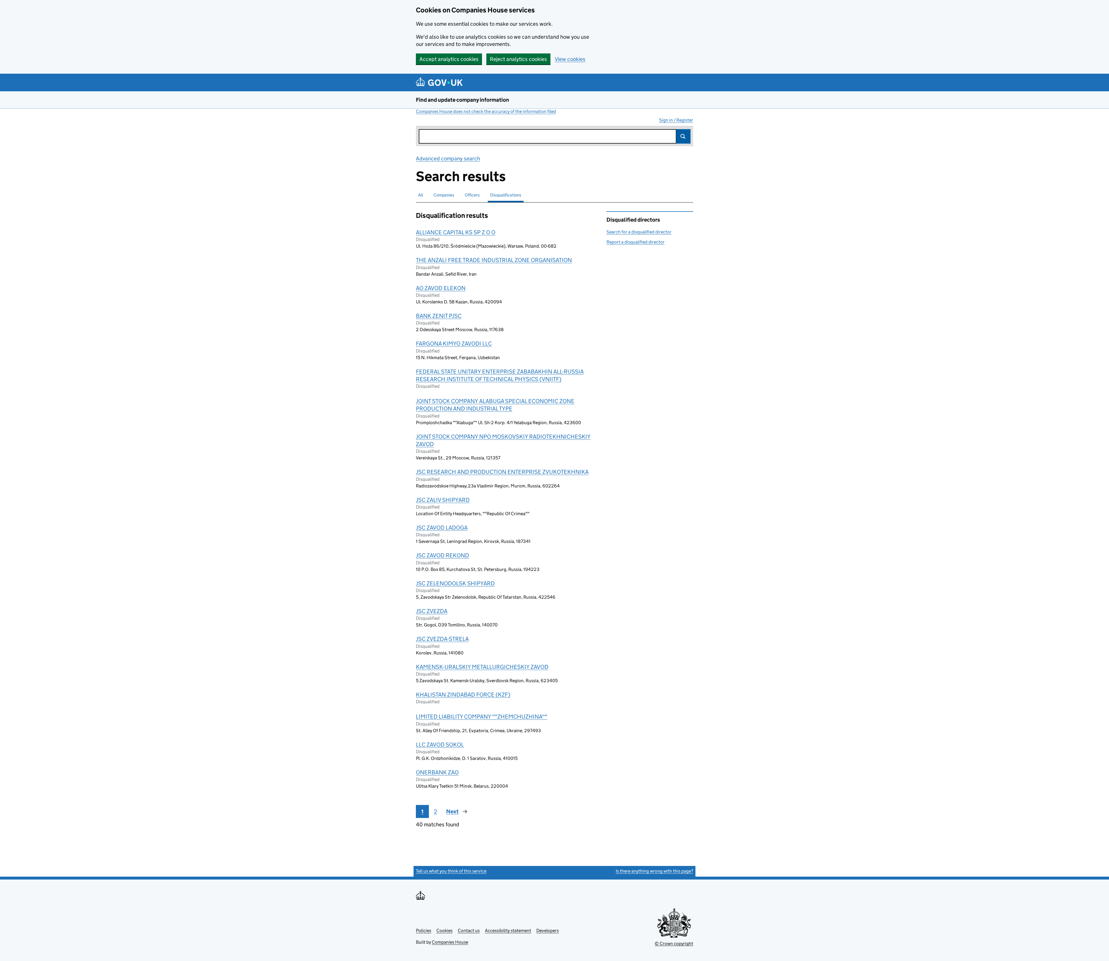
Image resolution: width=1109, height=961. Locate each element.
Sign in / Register (676, 120)
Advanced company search (448, 158)
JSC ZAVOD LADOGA (442, 527)
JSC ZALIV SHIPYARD (443, 499)
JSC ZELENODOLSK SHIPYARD (455, 583)
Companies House (450, 942)
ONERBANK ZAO (437, 772)
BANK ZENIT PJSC (439, 315)
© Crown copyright (674, 943)
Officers (472, 195)
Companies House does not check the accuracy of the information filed (486, 111)
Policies (423, 930)
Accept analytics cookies (449, 59)
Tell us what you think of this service (451, 871)
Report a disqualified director (635, 242)
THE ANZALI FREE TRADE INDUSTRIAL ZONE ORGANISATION (494, 260)
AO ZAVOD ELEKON (441, 288)
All (420, 195)
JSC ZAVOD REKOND (442, 555)
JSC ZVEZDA (431, 611)
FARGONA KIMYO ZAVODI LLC (454, 343)
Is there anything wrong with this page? (654, 871)
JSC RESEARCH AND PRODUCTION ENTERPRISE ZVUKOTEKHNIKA (502, 471)
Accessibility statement (508, 930)
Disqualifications (505, 195)
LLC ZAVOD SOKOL (440, 744)
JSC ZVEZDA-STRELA (442, 638)
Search (683, 136)
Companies (443, 195)
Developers (547, 930)
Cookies (444, 930)
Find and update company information (462, 100)
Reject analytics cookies (518, 59)
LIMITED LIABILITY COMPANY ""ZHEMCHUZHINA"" (481, 716)
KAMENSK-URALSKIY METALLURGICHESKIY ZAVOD (482, 666)
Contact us (469, 930)
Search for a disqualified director (638, 232)
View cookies (570, 59)
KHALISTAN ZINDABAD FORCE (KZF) (463, 694)
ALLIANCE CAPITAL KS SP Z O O (455, 232)
